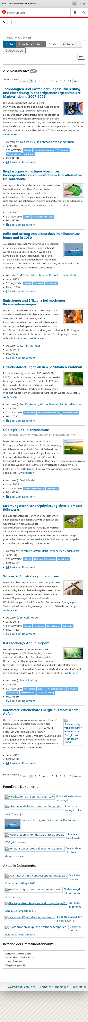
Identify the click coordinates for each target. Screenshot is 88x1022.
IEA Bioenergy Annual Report (26, 643)
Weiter (78, 80)
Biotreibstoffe (28, 692)
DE (75, 3)
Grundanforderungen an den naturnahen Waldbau (42, 367)
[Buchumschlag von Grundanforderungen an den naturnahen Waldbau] (73, 378)
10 (69, 80)
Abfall (27, 216)
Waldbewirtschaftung (49, 412)
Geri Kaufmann (28, 404)
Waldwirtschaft (70, 412)
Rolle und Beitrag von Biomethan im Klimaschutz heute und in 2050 (41, 236)
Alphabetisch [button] (71, 44)
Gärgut (27, 559)
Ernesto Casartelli (30, 550)
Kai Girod (25, 141)
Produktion (29, 412)
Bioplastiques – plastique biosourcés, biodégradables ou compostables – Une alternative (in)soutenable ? (42, 175)
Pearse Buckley (28, 680)
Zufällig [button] (53, 44)
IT (84, 3)
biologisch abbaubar (43, 216)
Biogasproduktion (56, 688)
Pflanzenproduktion (34, 488)
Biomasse (38, 283)
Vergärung (29, 154)
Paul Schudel (27, 480)
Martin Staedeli (49, 404)
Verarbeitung (13, 154)
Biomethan (51, 283)
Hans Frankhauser (53, 550)
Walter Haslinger (29, 345)
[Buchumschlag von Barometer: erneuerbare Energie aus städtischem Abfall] (73, 731)
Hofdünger (39, 626)
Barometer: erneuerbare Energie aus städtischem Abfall (40, 712)
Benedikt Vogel (28, 617)
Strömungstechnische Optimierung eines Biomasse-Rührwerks (43, 508)
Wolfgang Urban (63, 141)
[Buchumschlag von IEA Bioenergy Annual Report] (73, 653)
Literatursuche (16, 12)
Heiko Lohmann (42, 141)
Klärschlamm (53, 626)
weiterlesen (10, 134)
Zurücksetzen (14, 50)
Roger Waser (72, 550)
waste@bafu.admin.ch (22, 986)
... (48, 80)
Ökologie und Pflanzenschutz (40, 432)
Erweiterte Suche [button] (30, 44)
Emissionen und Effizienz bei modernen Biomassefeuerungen (34, 302)
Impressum (79, 986)
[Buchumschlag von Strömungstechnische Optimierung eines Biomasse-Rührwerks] (73, 521)
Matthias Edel (27, 275)
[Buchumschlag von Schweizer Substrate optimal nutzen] (73, 587)
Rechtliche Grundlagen (54, 986)
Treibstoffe (63, 150)
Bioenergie (29, 688)
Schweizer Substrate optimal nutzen (31, 576)
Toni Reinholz (68, 275)
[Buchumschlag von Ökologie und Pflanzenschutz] (73, 446)
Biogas (27, 150)
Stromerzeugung (46, 692)
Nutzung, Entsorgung (44, 150)
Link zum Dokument (22, 162)
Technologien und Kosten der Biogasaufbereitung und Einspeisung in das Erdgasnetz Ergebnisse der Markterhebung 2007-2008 (41, 92)
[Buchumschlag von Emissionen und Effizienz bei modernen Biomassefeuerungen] (73, 315)
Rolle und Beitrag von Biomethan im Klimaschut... (50, 819)
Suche (10, 44)
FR (79, 3)
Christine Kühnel (47, 275)
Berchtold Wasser (70, 404)
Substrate (67, 626)
